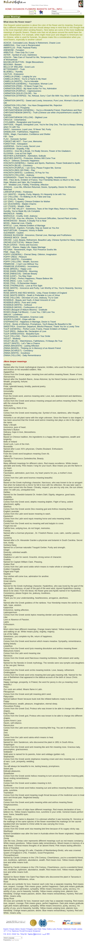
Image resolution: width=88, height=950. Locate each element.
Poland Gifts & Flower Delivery (28, 5)
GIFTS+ (52, 9)
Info (59, 9)
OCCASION (18, 9)
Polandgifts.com (21, 921)
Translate (16, 940)
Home (8, 9)
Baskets (42, 9)
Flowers (30, 9)
